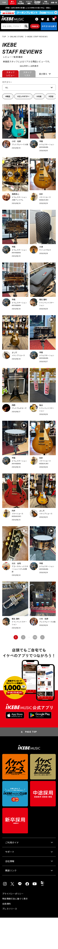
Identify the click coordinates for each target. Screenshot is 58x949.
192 (34, 637)
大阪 (39, 96)
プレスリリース (9, 909)
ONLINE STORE (17, 37)
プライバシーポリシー (12, 894)
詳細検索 (35, 26)
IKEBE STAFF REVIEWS (37, 37)
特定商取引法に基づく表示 (15, 899)
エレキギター (24, 96)
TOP (4, 37)
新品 (8, 96)
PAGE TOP (31, 732)
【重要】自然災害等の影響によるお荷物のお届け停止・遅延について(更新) (29, 7)
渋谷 (51, 96)
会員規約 (6, 904)
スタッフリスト (27, 74)
